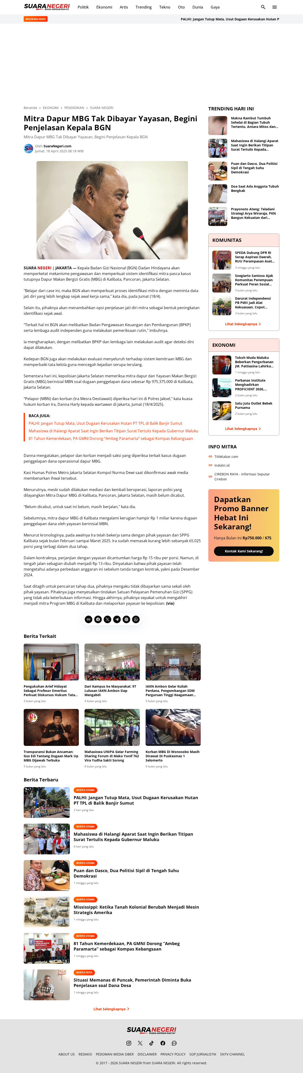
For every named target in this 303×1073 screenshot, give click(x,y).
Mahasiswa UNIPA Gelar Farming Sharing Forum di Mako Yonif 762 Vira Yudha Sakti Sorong (112, 756)
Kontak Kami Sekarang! (244, 551)
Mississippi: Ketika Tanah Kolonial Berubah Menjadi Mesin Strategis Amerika (136, 909)
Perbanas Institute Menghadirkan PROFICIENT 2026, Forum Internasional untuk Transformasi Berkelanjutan (252, 384)
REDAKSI (85, 1054)
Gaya (215, 7)
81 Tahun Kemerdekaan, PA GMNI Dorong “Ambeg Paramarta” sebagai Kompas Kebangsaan (111, 438)
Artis (124, 7)
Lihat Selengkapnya (109, 1009)
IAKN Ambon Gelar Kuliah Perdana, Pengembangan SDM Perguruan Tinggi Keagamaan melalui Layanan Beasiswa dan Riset (170, 690)
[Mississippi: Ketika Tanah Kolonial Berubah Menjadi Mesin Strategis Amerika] (47, 912)
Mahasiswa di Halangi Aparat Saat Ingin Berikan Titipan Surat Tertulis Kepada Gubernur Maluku (113, 430)
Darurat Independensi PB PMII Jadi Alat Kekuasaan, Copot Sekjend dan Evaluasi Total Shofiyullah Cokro (254, 302)
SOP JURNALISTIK (202, 1054)
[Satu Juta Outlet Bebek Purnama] (221, 410)
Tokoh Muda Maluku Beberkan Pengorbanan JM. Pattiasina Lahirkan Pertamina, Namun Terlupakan (254, 362)
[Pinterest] (126, 619)
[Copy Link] (88, 619)
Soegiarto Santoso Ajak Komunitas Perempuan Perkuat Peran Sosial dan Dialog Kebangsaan (254, 280)
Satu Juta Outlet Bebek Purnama (253, 405)
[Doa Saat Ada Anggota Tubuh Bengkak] (217, 193)
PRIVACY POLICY (173, 1054)
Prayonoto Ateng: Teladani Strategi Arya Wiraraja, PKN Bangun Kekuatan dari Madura (253, 213)
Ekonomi (104, 7)
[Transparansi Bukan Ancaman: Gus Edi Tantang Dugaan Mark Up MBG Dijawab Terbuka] (51, 727)
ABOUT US (66, 1054)
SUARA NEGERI (130, 1063)
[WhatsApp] (136, 619)
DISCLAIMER (147, 1054)
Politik (83, 7)
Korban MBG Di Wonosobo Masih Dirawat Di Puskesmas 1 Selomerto (173, 756)
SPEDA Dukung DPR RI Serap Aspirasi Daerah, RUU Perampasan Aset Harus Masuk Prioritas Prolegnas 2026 (253, 257)
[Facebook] (98, 619)
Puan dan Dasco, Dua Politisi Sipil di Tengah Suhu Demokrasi (126, 873)
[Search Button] (263, 7)
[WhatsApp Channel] (174, 1043)
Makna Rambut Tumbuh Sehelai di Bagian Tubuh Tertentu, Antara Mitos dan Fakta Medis (253, 122)
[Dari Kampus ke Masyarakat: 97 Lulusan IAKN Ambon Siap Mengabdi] (112, 662)
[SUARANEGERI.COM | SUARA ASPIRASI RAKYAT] (47, 7)
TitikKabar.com (226, 456)
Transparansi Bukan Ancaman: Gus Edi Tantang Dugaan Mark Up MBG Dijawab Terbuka (51, 756)
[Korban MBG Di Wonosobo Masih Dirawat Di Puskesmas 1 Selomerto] (173, 727)
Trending (144, 7)
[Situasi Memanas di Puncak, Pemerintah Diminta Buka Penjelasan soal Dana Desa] (47, 984)
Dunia (197, 7)
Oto (181, 7)
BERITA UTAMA (85, 790)
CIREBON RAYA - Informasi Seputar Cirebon (242, 476)
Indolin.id (222, 465)
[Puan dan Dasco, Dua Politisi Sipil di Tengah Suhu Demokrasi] (47, 875)
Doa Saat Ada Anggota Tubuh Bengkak (255, 188)
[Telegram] (117, 619)
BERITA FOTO (84, 972)
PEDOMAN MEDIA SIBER (115, 1054)
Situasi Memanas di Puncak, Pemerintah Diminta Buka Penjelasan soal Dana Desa (132, 982)
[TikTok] (151, 1043)
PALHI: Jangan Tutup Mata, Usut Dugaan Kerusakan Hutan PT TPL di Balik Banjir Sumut (105, 423)
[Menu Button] (274, 7)
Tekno (164, 7)
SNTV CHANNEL (232, 1054)
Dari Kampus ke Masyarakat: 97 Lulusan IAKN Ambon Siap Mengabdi (110, 690)
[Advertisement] (151, 64)
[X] (107, 619)
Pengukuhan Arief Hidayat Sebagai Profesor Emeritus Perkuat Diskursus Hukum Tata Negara (49, 690)
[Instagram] (129, 1043)
